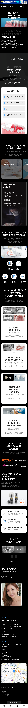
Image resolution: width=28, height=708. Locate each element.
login (20, 549)
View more (12, 561)
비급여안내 (13, 687)
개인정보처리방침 (4, 687)
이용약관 (9, 687)
